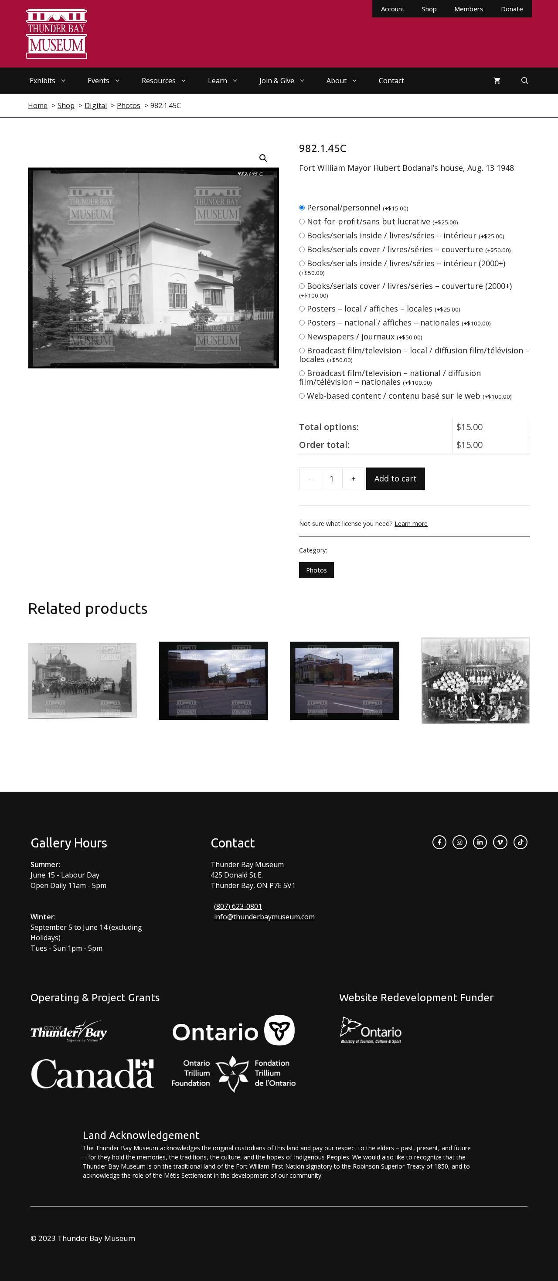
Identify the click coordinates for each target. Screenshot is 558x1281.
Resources (159, 80)
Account (393, 8)
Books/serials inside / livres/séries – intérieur (405, 235)
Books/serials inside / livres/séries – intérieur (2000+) (402, 267)
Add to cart (395, 478)
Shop (429, 8)
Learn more (411, 523)
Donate (512, 8)
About (337, 80)
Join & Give (276, 80)
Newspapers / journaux (364, 336)
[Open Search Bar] (525, 81)
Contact (391, 80)
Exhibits (42, 80)
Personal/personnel (357, 207)
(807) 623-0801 (238, 906)
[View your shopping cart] (497, 81)
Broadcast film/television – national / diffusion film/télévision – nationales (390, 377)
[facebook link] (439, 842)
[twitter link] (500, 842)
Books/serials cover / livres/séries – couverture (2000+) (405, 290)
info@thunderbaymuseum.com (264, 917)
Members (468, 8)
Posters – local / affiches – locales (383, 308)
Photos (316, 570)
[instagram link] (459, 842)
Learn (217, 80)
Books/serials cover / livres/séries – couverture (409, 249)
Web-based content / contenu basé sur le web (409, 395)
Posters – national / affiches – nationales (399, 322)
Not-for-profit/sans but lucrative (382, 221)
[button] (263, 158)
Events (98, 80)
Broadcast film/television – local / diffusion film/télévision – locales (414, 354)
